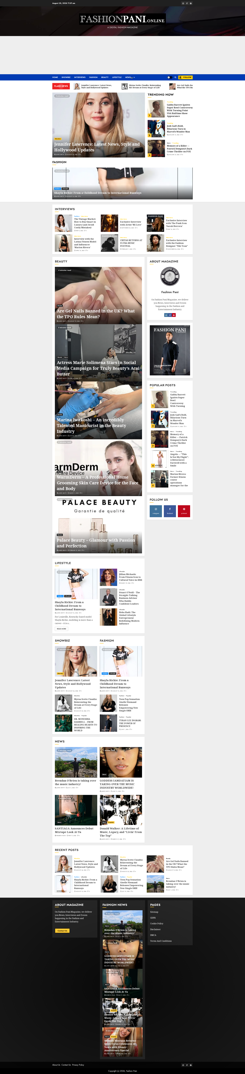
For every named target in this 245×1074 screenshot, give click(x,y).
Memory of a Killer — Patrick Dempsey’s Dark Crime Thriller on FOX (179, 148)
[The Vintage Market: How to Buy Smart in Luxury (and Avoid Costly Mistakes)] (63, 223)
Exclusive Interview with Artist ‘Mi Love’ (131, 223)
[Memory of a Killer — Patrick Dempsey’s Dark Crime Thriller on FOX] (156, 148)
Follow (187, 77)
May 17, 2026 (72, 836)
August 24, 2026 (72, 154)
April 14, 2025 (80, 250)
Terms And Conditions (161, 941)
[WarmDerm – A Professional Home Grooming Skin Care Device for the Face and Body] (98, 467)
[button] (175, 77)
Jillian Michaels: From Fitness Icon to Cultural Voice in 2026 (130, 577)
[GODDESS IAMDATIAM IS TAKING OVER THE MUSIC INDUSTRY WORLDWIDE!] (121, 762)
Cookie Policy (156, 923)
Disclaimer (155, 929)
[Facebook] (166, 315)
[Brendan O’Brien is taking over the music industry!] (76, 762)
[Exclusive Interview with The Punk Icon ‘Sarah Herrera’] (155, 223)
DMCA (153, 935)
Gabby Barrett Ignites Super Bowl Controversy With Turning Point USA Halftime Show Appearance (180, 110)
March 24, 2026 (122, 1054)
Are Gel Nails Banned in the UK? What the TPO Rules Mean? (96, 313)
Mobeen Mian (61, 836)
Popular (84, 715)
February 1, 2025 (127, 249)
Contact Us (62, 930)
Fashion (93, 77)
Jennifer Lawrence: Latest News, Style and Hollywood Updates (73, 684)
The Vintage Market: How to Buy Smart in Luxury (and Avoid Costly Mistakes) (85, 223)
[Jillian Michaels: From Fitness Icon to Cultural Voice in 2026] (108, 577)
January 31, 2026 (174, 135)
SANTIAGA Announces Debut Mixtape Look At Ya (74, 830)
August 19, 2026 (74, 321)
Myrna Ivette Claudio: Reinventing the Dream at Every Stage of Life (85, 703)
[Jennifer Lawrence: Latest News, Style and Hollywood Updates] (98, 125)
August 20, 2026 (81, 711)
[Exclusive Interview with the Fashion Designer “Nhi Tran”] (155, 243)
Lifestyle (116, 77)
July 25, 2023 (73, 436)
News (128, 77)
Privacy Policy (78, 1064)
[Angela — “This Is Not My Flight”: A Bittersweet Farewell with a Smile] (159, 459)
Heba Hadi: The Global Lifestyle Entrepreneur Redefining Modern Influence (129, 618)
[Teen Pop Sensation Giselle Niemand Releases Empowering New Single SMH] (108, 703)
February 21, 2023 (75, 550)
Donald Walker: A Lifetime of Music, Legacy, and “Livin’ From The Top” (121, 832)
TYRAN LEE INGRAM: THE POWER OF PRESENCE (130, 723)
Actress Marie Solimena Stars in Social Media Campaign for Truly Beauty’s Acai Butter (98, 368)
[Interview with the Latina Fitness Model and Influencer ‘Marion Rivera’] (63, 243)
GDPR (153, 917)
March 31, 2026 (117, 839)
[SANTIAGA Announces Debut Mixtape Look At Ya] (76, 810)
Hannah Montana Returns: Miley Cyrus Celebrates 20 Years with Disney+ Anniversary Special (120, 1045)
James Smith (60, 154)
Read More (61, 629)
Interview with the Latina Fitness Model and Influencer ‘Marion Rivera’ (85, 243)
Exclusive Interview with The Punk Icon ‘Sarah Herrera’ (176, 223)
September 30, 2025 (128, 228)
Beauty (104, 77)
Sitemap (154, 912)
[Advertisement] (122, 55)
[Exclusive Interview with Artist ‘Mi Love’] (109, 223)
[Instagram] (170, 315)
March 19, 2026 (125, 583)
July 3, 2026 (71, 788)
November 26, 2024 (174, 249)
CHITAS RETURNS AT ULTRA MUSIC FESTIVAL (131, 243)
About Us (56, 1064)
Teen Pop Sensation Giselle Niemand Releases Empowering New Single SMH (131, 884)
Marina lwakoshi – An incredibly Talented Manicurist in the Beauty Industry (91, 425)
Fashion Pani (131, 1071)
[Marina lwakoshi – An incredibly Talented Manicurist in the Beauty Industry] (98, 410)
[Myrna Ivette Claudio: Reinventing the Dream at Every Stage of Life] (63, 703)
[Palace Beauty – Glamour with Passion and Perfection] (98, 524)
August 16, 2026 (72, 196)
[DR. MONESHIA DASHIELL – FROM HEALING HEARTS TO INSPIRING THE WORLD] (63, 723)
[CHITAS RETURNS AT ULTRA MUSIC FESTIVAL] (109, 243)
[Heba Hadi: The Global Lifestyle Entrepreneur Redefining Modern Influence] (108, 617)
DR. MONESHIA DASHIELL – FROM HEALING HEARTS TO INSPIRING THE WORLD (85, 725)
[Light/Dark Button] (170, 77)
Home (55, 77)
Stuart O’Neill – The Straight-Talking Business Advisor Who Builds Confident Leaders (129, 598)
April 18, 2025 (73, 378)
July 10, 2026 (126, 891)
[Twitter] (174, 315)
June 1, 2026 (124, 729)
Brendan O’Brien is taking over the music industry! (75, 782)
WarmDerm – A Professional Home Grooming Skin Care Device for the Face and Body (97, 482)
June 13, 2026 (116, 791)
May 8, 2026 (79, 231)
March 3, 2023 (74, 493)
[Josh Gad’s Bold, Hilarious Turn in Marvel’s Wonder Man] (156, 128)
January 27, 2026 (174, 155)
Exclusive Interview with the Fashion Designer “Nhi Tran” (177, 243)
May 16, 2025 (172, 229)
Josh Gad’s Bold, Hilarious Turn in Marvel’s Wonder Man (178, 129)
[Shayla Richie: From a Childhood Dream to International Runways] (122, 183)
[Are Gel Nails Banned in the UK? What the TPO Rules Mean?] (98, 295)
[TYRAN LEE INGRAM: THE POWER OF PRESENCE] (108, 723)
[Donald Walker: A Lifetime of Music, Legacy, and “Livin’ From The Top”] (121, 810)
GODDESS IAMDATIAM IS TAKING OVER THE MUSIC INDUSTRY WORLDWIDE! (117, 784)
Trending (170, 102)
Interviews (79, 77)
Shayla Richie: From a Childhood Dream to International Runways (97, 193)
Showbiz (66, 77)
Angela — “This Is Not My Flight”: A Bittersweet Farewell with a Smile (179, 460)
